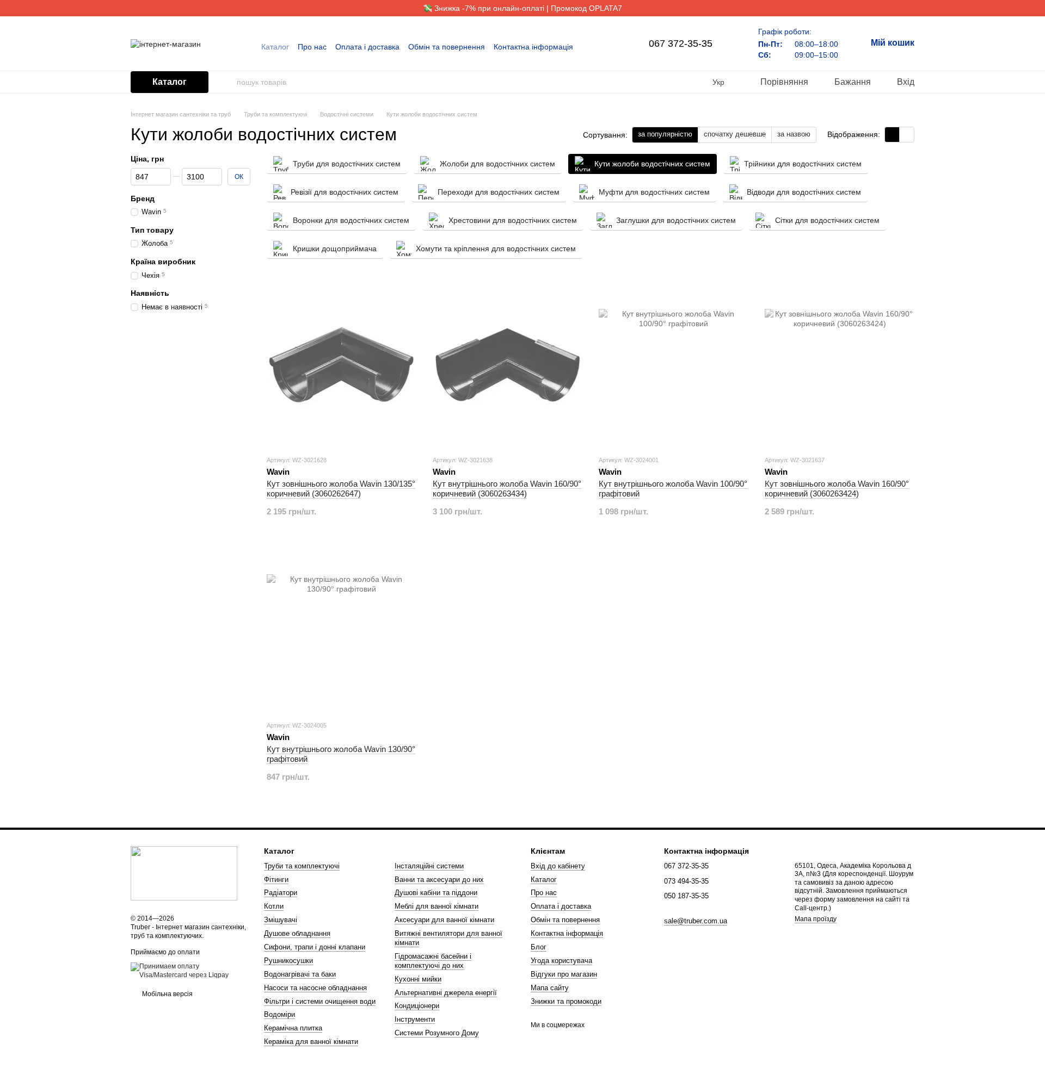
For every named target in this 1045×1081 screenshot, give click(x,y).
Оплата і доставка (367, 46)
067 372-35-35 (680, 43)
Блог (538, 947)
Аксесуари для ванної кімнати (444, 920)
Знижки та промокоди (566, 1001)
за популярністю (665, 134)
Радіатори (280, 893)
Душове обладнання (297, 933)
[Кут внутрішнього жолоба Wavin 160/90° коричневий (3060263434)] (507, 364)
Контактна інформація (533, 46)
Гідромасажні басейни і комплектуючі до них (433, 961)
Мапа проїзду (816, 919)
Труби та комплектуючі (302, 866)
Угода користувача (561, 960)
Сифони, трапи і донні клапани (314, 947)
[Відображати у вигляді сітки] (892, 134)
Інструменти (415, 1019)
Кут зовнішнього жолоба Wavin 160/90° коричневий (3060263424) (837, 488)
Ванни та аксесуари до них (439, 879)
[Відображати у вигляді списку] (907, 134)
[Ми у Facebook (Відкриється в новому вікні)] (594, 46)
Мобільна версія (166, 994)
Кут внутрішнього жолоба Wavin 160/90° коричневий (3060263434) (507, 488)
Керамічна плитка (293, 1028)
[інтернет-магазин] (184, 873)
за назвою (793, 134)
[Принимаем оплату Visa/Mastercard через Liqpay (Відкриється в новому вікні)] (189, 970)
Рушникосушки (288, 960)
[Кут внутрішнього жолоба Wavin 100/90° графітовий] (673, 364)
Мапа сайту (550, 988)
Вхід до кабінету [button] (558, 866)
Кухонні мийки (418, 979)
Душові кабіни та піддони (436, 893)
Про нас (312, 46)
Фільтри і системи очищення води (320, 1001)
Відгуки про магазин (564, 974)
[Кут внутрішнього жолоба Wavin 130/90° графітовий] (341, 630)
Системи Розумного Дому (437, 1033)
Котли (274, 906)
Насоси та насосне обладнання (315, 988)
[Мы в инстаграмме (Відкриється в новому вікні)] (607, 46)
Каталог (275, 46)
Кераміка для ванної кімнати (311, 1041)
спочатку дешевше (735, 134)
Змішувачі (280, 920)
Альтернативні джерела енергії (446, 993)
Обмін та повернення (446, 46)
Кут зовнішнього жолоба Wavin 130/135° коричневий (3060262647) (341, 488)
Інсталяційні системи (429, 866)
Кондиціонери (417, 1006)
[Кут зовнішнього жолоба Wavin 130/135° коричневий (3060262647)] (341, 364)
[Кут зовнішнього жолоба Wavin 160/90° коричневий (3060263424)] (839, 364)
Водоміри (279, 1014)
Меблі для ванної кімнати (436, 906)
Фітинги (276, 879)
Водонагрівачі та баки (300, 974)
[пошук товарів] (228, 82)
